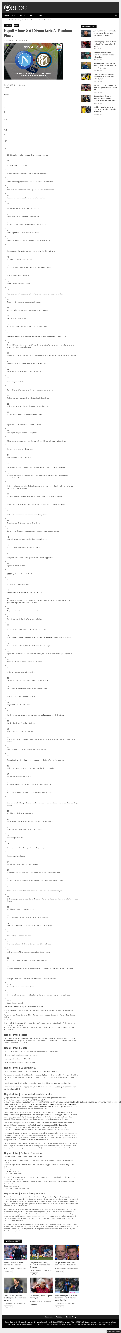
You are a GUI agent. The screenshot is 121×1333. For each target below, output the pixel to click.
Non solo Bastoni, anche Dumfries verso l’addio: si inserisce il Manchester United (104, 98)
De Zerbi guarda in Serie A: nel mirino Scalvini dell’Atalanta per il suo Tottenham (105, 65)
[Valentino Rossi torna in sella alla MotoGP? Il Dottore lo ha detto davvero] (86, 76)
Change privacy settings (113, 1331)
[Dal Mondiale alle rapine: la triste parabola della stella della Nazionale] (86, 109)
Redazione (49, 1317)
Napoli (52, 1104)
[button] (116, 15)
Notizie (6, 15)
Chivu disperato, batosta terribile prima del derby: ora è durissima (15, 1298)
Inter (14, 15)
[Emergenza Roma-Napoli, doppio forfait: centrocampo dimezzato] (41, 1252)
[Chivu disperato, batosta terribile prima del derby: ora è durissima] (15, 1285)
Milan (30, 15)
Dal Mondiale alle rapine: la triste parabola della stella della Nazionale (105, 109)
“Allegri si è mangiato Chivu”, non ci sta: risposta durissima (65, 1264)
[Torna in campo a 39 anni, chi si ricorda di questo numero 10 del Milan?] (86, 87)
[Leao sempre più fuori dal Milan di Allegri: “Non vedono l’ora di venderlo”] (86, 44)
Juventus (22, 15)
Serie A (16, 25)
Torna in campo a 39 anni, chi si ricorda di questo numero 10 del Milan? (105, 87)
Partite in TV (8, 25)
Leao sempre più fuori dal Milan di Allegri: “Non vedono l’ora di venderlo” (105, 44)
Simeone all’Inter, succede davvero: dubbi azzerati (13, 1264)
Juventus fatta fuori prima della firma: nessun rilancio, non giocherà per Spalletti (105, 33)
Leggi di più (8, 1271)
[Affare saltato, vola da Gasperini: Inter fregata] (41, 1285)
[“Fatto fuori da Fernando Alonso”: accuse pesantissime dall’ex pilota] (86, 55)
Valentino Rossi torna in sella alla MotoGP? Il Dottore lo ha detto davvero (104, 76)
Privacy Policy (71, 1317)
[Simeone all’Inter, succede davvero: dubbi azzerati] (15, 1252)
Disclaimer (59, 1317)
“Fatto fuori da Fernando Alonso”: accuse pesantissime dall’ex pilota (104, 55)
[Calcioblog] (15, 8)
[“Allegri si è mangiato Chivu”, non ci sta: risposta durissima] (66, 1252)
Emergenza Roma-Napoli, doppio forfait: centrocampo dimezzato (40, 1265)
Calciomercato (40, 15)
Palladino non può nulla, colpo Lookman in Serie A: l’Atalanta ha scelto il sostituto (66, 1298)
